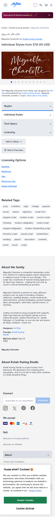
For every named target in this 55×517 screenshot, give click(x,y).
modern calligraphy (24, 223)
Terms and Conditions (13, 461)
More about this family (37, 95)
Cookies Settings (25, 508)
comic (6, 245)
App (3, 176)
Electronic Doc (9, 181)
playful (17, 239)
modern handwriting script (37, 228)
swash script (43, 223)
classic (16, 212)
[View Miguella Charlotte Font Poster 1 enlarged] (27, 65)
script (24, 245)
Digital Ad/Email (9, 186)
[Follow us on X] (15, 408)
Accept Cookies (25, 500)
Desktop (5, 166)
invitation (15, 206)
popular (46, 206)
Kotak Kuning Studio (19, 27)
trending (7, 223)
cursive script (43, 217)
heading (7, 239)
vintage (35, 206)
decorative (30, 239)
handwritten (42, 234)
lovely (6, 212)
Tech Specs (10, 123)
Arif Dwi (16, 328)
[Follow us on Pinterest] (24, 408)
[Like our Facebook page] (34, 408)
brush (15, 245)
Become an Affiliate (12, 444)
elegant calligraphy (12, 228)
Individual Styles (13, 114)
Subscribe (43, 400)
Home (4, 27)
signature (27, 212)
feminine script (10, 234)
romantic (42, 239)
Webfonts (6, 171)
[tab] (11, 82)
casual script (27, 234)
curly (5, 206)
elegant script (9, 217)
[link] (46, 5)
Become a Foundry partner (16, 438)
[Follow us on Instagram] (6, 408)
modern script (26, 217)
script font (40, 212)
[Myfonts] (16, 6)
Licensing (9, 132)
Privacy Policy (35, 490)
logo (26, 206)
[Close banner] (49, 15)
